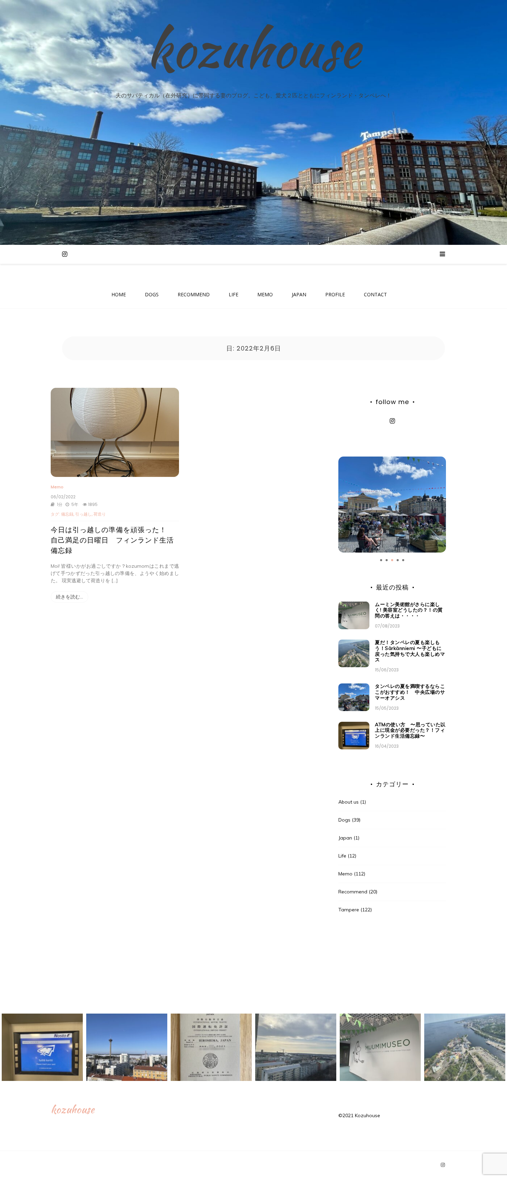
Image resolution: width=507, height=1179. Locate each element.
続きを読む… (69, 597)
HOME (118, 294)
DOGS (152, 294)
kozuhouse (253, 48)
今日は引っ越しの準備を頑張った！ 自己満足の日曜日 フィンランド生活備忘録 (112, 540)
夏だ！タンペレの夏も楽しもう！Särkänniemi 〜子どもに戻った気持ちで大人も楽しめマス (410, 651)
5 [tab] (403, 560)
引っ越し (83, 514)
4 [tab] (398, 560)
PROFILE (335, 294)
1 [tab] (381, 560)
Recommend (352, 892)
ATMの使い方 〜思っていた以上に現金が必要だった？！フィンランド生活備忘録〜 (410, 730)
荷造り (99, 514)
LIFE (233, 294)
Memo (57, 486)
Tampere (348, 910)
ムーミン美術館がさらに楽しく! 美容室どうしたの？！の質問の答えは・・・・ (409, 610)
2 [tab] (387, 560)
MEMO (265, 294)
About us (348, 802)
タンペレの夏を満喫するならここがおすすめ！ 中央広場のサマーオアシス (410, 692)
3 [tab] (392, 560)
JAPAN (299, 294)
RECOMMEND (194, 294)
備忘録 (67, 514)
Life (342, 856)
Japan (345, 838)
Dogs (344, 820)
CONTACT (375, 294)
